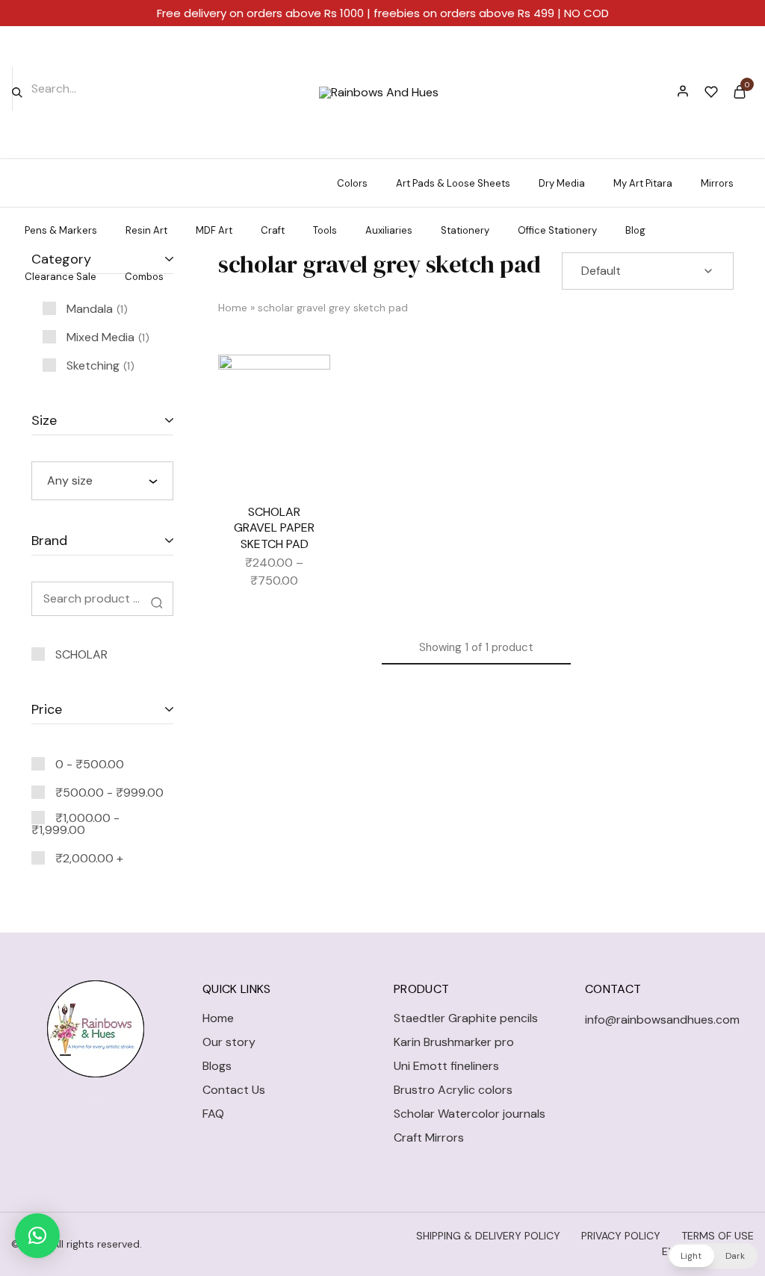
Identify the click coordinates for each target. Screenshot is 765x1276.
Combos (144, 276)
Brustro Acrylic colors (453, 1090)
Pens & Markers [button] (61, 230)
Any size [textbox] (70, 480)
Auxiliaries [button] (388, 230)
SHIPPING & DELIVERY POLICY (488, 1235)
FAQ (213, 1113)
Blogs (217, 1066)
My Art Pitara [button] (642, 183)
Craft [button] (273, 230)
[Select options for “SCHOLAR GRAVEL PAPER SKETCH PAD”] (308, 422)
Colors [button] (352, 183)
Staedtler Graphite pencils (466, 1018)
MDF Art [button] (214, 230)
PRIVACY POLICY (620, 1235)
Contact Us (233, 1090)
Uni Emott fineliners (446, 1066)
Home (232, 307)
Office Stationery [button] (557, 230)
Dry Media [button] (562, 183)
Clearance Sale (60, 276)
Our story (228, 1042)
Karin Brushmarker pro (454, 1042)
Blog (635, 230)
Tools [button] (325, 230)
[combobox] (102, 480)
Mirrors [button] (717, 183)
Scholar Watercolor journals (469, 1113)
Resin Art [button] (146, 230)
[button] (37, 1235)
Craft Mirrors (429, 1137)
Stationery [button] (465, 230)
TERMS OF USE (717, 1235)
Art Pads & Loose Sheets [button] (453, 183)
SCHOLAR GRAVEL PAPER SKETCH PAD (274, 528)
